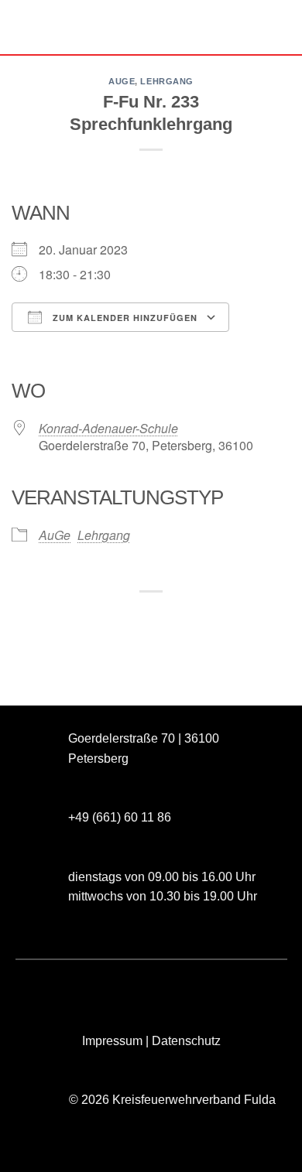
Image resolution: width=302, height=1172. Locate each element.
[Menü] (21, 27)
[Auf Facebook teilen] (109, 617)
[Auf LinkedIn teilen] (221, 617)
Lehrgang (166, 81)
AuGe (121, 81)
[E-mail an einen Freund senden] (165, 617)
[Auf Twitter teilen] (136, 617)
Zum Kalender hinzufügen (123, 317)
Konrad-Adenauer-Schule (108, 428)
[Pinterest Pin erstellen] (193, 617)
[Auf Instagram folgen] (68, 985)
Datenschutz (186, 1040)
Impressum (112, 1040)
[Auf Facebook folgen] (40, 985)
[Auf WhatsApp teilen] (81, 617)
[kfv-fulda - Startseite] (151, 27)
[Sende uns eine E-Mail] (96, 985)
